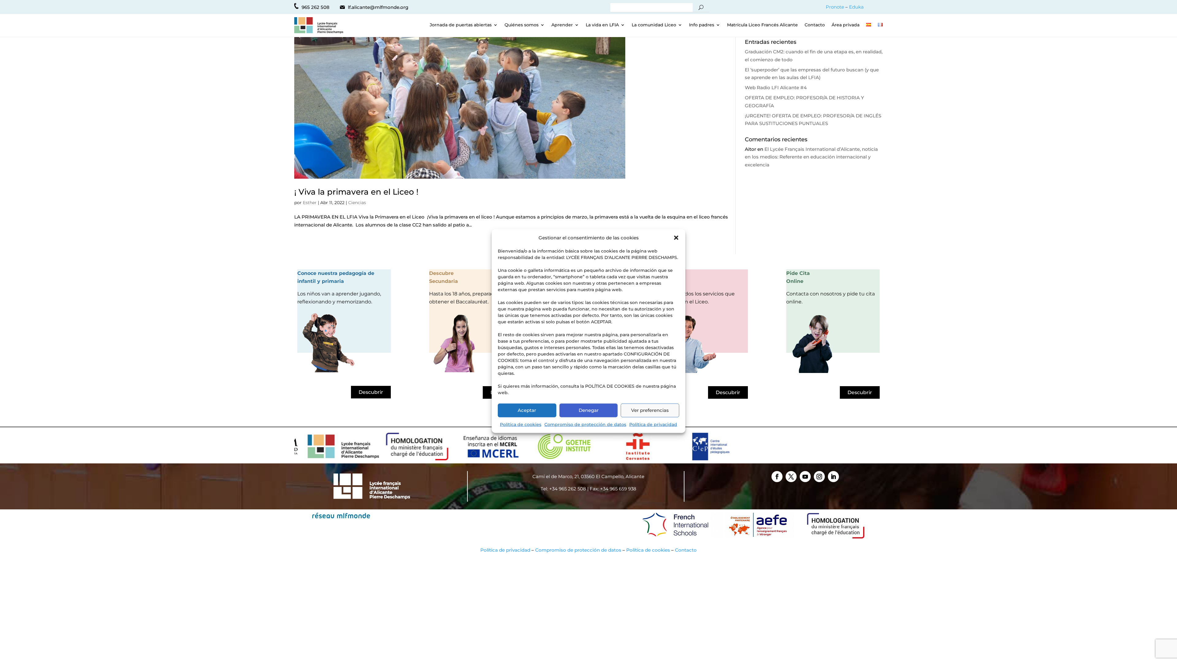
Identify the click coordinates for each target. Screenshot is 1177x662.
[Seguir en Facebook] (777, 476)
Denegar (589, 410)
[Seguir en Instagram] (819, 476)
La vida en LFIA (602, 25)
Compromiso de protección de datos (585, 424)
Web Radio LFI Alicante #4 (776, 87)
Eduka (856, 7)
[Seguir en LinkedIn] (833, 476)
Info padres (701, 25)
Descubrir (371, 392)
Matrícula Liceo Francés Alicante (762, 25)
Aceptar (527, 410)
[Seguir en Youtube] (805, 476)
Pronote (835, 7)
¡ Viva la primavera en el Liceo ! (356, 192)
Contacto (815, 25)
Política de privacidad (653, 424)
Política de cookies (520, 424)
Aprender (562, 25)
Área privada (845, 25)
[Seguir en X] (791, 476)
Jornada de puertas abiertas (461, 25)
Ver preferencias (650, 410)
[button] (676, 237)
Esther (310, 202)
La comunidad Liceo (654, 25)
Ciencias (357, 202)
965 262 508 (315, 7)
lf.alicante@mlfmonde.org (378, 7)
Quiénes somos (522, 25)
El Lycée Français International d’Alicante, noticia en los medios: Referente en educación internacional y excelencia (811, 157)
